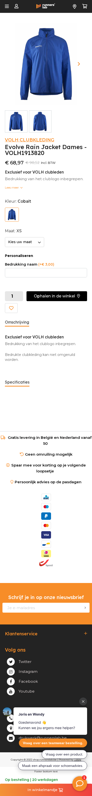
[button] (56, 296)
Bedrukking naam (29, 264)
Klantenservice (21, 633)
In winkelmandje (42, 790)
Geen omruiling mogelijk (48, 454)
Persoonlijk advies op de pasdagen (48, 482)
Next (79, 64)
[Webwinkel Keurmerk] (46, 572)
